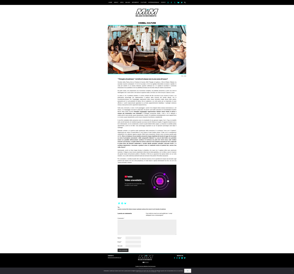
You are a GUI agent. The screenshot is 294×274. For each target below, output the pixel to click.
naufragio (139, 209)
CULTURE (144, 2)
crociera (124, 209)
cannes (120, 209)
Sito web (120, 246)
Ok (187, 270)
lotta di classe (132, 209)
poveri (150, 209)
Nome (120, 238)
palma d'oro (145, 209)
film (127, 209)
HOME (110, 2)
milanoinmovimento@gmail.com (114, 257)
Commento (121, 218)
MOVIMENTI (135, 2)
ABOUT (116, 2)
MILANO (127, 2)
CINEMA (142, 23)
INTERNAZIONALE (153, 2)
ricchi (153, 209)
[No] (292, 271)
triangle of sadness (160, 209)
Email (120, 242)
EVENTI (163, 2)
